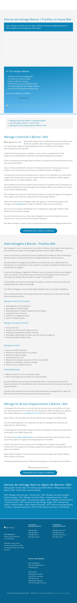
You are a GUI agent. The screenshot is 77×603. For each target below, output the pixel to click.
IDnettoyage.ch (33, 567)
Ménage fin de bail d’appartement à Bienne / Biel (28, 125)
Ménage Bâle (32, 530)
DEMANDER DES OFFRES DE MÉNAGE (38, 231)
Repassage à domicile (35, 581)
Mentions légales (64, 593)
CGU (56, 593)
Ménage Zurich (58, 537)
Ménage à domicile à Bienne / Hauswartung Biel (28, 120)
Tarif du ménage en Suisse (37, 583)
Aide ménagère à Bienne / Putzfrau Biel (24, 123)
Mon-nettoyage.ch (34, 563)
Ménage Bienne (33, 535)
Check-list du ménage (35, 576)
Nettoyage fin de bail (35, 574)
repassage (19, 204)
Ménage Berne (33, 532)
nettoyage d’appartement (23, 437)
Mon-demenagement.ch (36, 565)
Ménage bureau (33, 578)
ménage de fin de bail (33, 413)
